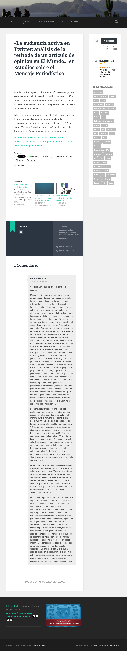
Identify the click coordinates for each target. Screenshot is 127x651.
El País (96, 117)
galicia (96, 125)
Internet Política (13, 606)
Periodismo (71, 233)
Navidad (97, 146)
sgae (106, 171)
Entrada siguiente (66, 250)
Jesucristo (103, 133)
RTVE (107, 166)
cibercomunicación (100, 96)
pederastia (97, 154)
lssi (104, 137)
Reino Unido (98, 166)
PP (95, 158)
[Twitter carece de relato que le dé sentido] (24, 194)
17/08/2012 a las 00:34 (39, 281)
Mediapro (107, 142)
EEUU (96, 113)
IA (62, 21)
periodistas (108, 154)
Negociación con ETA (101, 150)
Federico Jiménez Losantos (103, 121)
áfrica (111, 183)
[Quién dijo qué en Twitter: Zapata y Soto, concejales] (65, 188)
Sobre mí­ (26, 22)
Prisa (101, 158)
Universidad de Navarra (102, 179)
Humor (96, 129)
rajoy (104, 162)
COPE (112, 96)
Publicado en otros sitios (69, 235)
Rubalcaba (97, 171)
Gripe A (104, 125)
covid (96, 100)
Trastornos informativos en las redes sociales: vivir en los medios (44, 197)
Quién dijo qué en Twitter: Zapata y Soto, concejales (65, 197)
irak (95, 133)
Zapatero (97, 183)
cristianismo (98, 104)
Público (96, 162)
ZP (105, 183)
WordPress (40, 645)
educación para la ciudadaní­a (104, 109)
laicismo (97, 137)
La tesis (74, 21)
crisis (103, 100)
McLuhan (97, 142)
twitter (96, 175)
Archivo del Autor (21, 232)
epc (103, 117)
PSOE (108, 158)
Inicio (13, 21)
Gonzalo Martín (38, 278)
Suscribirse (109, 41)
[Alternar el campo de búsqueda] (116, 21)
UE (103, 175)
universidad (111, 175)
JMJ (111, 133)
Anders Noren (101, 645)
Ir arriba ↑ (115, 645)
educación (109, 104)
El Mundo (63, 239)
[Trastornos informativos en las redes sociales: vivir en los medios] (44, 188)
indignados (111, 129)
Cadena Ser (98, 92)
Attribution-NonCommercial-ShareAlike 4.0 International (19, 615)
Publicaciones (46, 21)
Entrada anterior (65, 246)
